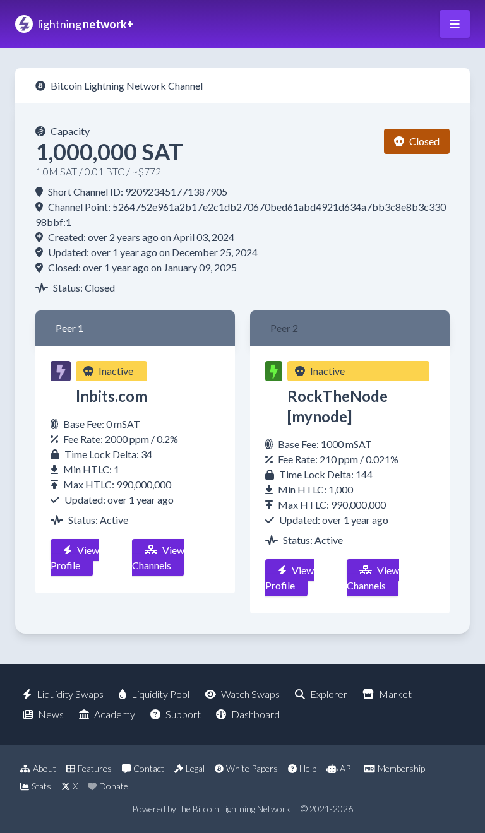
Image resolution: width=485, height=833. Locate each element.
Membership (401, 768)
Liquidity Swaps (70, 694)
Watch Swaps (250, 694)
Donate (113, 786)
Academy (114, 714)
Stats (41, 786)
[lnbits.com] (61, 371)
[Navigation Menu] (455, 24)
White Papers (252, 768)
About (44, 768)
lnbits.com (111, 396)
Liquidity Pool (160, 694)
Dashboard (255, 714)
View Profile (75, 557)
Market (395, 694)
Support (183, 714)
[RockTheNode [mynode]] (273, 371)
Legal (195, 768)
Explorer (328, 694)
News (51, 714)
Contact (148, 768)
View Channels (158, 557)
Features (95, 768)
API (347, 768)
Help (307, 768)
